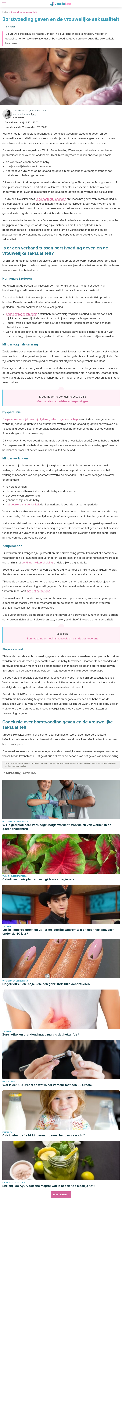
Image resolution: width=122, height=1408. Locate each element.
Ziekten (6, 926)
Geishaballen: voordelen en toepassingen (62, 401)
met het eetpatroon (38, 591)
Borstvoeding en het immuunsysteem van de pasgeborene (62, 638)
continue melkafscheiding (37, 562)
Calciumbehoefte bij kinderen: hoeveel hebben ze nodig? (43, 1135)
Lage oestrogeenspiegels (21, 313)
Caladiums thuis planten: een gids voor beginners (38, 879)
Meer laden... (61, 1194)
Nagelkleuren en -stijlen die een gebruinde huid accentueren (46, 984)
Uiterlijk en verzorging (15, 822)
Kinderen (7, 1132)
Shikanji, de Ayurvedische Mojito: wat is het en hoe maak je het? (48, 1186)
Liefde (5, 12)
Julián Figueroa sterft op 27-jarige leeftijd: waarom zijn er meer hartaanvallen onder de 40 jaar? (58, 931)
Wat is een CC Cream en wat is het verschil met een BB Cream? (47, 1085)
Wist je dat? (8, 1082)
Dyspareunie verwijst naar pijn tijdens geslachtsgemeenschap (40, 419)
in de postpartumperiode (51, 198)
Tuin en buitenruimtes (14, 876)
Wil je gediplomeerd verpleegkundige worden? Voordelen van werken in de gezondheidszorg (56, 827)
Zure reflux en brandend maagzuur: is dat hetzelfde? (40, 1034)
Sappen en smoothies (13, 1183)
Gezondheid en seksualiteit (24, 12)
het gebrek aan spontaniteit (23, 504)
